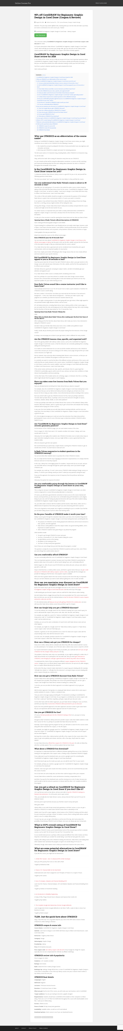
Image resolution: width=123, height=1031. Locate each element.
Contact (23, 1028)
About (17, 1028)
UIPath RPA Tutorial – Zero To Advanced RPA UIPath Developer (53, 859)
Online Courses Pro (23, 3)
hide (44, 75)
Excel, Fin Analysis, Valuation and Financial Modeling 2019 (51, 881)
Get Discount (40, 35)
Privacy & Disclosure (101, 3)
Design (70, 22)
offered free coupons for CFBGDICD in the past (61, 743)
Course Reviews (63, 22)
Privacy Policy (32, 1028)
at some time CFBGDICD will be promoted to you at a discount (64, 704)
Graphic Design (76, 22)
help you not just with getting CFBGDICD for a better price (65, 602)
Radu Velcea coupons (47, 1017)
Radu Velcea (38, 1017)
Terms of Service (43, 1028)
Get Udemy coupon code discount (55, 950)
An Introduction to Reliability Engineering (46, 894)
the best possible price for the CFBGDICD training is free (55, 715)
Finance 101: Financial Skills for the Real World (48, 870)
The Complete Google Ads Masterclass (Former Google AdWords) (53, 905)
